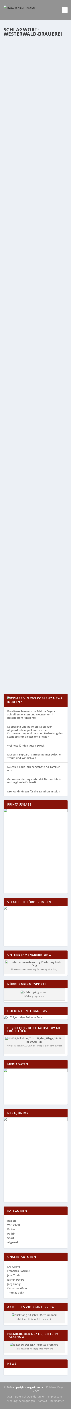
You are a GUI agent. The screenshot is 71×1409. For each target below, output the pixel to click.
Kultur (11, 1229)
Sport (10, 1238)
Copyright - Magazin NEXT (28, 1387)
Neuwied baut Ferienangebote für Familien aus (33, 768)
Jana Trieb (13, 1275)
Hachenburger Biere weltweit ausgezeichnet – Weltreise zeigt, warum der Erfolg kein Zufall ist (34, 59)
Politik (11, 1233)
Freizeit (11, 73)
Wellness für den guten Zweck (25, 745)
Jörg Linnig (14, 1284)
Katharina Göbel (19, 70)
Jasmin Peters (15, 1279)
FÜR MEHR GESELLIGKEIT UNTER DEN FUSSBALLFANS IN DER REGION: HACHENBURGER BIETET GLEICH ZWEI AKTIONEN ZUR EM (35, 357)
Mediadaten (57, 1401)
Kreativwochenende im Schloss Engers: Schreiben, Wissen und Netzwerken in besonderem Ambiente (31, 714)
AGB (9, 1396)
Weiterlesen (17, 100)
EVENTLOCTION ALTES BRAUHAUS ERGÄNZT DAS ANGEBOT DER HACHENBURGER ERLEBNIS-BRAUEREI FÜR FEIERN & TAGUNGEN (34, 431)
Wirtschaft (49, 73)
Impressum (55, 1396)
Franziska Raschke (18, 1271)
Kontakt (42, 1401)
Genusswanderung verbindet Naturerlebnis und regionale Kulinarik (34, 780)
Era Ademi (13, 1266)
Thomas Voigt (15, 1292)
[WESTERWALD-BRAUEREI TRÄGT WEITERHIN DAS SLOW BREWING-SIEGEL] (36, 558)
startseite (38, 73)
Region (28, 73)
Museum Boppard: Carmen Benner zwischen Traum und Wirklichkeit (34, 756)
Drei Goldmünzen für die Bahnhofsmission (33, 791)
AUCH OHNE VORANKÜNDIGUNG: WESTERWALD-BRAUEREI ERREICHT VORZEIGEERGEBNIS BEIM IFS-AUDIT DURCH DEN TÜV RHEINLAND (34, 505)
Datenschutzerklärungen (30, 1396)
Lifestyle (20, 73)
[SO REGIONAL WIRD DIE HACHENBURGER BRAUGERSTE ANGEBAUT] (36, 202)
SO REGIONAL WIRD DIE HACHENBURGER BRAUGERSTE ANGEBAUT (30, 216)
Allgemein (49, 70)
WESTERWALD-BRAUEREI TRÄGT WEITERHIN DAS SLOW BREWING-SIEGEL (32, 572)
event (58, 70)
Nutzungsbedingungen (21, 1401)
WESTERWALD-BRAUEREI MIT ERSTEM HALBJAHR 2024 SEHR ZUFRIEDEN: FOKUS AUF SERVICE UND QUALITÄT (35, 273)
